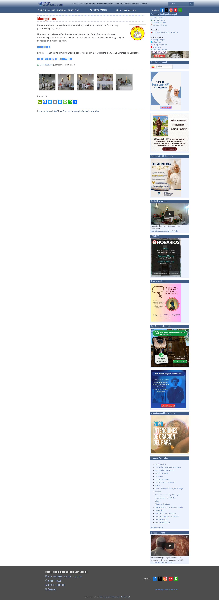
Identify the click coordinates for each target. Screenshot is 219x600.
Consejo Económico (162, 479)
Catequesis (159, 476)
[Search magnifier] (191, 4)
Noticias (92, 3)
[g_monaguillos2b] (124, 81)
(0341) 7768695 (100, 10)
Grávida (158, 492)
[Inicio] (40, 4)
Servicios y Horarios (160, 25)
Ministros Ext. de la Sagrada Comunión (169, 507)
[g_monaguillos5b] (85, 81)
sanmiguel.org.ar (158, 40)
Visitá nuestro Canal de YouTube (162, 562)
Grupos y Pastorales (80, 111)
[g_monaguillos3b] (47, 81)
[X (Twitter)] (166, 10)
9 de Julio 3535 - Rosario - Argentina (59, 10)
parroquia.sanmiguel (160, 45)
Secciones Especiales (105, 3)
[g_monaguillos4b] (66, 81)
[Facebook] (162, 10)
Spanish (158, 66)
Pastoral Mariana (161, 519)
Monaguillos (159, 510)
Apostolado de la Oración (164, 470)
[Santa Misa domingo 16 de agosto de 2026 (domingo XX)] (170, 214)
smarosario (157, 47)
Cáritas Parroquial (161, 473)
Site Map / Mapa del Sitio (166, 589)
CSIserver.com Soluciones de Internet (115, 597)
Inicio (74, 3)
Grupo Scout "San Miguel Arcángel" (167, 495)
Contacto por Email (159, 23)
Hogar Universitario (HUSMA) (165, 498)
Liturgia (157, 501)
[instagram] (171, 10)
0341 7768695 (54, 580)
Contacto (135, 3)
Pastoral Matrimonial (162, 522)
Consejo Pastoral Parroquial (165, 482)
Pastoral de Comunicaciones (165, 513)
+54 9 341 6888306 (159, 20)
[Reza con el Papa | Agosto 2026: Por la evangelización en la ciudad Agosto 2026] (170, 545)
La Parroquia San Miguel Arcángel (57, 111)
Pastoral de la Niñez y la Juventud (167, 516)
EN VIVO (144, 3)
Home (39, 111)
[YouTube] (175, 10)
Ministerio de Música (162, 504)
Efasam (157, 486)
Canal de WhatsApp (159, 49)
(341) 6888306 (46, 64)
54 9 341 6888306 (127, 10)
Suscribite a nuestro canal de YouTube (164, 231)
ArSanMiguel (156, 42)
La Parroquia (83, 3)
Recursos (118, 3)
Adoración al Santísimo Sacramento (168, 467)
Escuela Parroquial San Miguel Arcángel (169, 489)
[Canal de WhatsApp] (180, 10)
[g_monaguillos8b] (104, 81)
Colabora (127, 3)
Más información (157, 527)
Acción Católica (160, 464)
